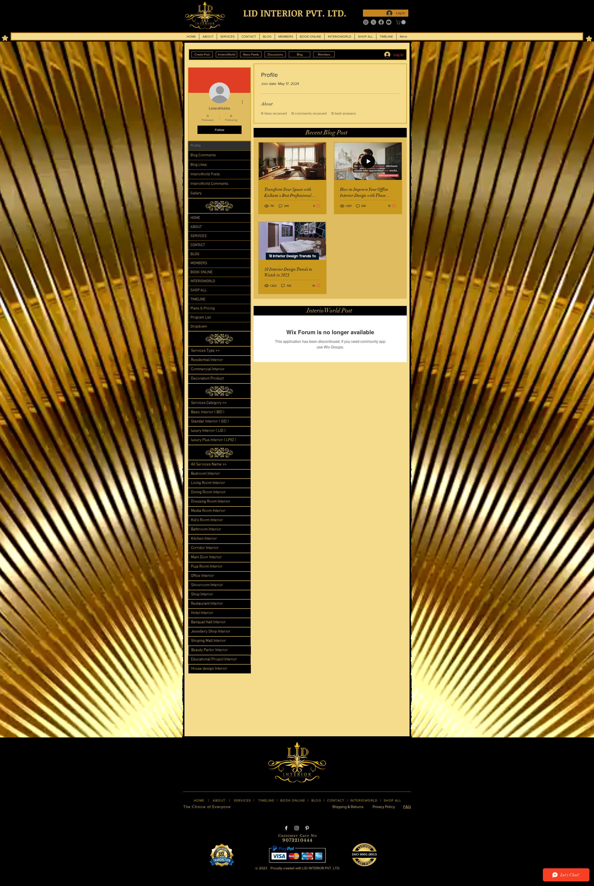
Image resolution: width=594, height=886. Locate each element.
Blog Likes (198, 164)
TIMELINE (197, 299)
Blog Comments (203, 155)
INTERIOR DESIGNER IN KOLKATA (362, 815)
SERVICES (198, 236)
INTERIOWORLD (202, 281)
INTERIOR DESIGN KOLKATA (227, 815)
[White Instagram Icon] (297, 828)
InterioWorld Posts (205, 174)
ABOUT (196, 227)
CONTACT (197, 245)
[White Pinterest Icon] (307, 828)
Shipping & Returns (347, 807)
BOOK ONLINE (201, 272)
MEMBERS (198, 263)
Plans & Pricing (202, 308)
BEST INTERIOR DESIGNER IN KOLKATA (292, 815)
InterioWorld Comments (209, 184)
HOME (195, 218)
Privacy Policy (384, 807)
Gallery (195, 193)
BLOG (194, 254)
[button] (401, 22)
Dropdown (198, 326)
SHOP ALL (198, 290)
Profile (195, 145)
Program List (200, 317)
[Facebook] (381, 22)
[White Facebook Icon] (286, 828)
